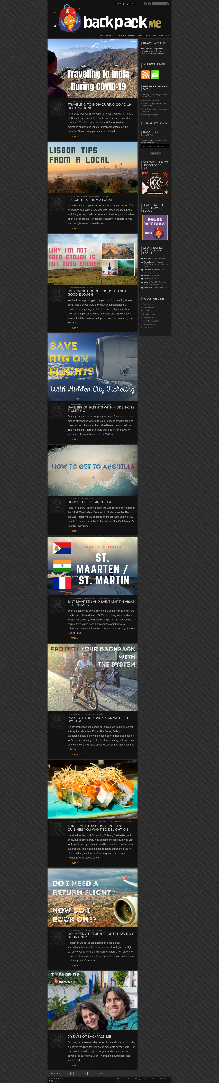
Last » (100, 1073)
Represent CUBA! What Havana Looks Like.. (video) (156, 264)
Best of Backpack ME (82, 1033)
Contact (117, 1081)
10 (81, 1073)
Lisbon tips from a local (90, 200)
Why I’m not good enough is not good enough (97, 292)
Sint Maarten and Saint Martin (86, 598)
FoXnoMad (146, 310)
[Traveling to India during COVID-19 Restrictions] (93, 68)
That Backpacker (148, 317)
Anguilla (78, 499)
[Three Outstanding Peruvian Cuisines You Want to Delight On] (93, 789)
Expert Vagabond (148, 307)
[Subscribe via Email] (155, 78)
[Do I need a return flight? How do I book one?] (93, 898)
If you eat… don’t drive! (158, 258)
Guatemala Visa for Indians (155, 288)
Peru (110, 822)
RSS (149, 3)
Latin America (102, 822)
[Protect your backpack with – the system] (93, 677)
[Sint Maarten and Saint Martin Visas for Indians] (93, 566)
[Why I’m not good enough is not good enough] (93, 259)
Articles (153, 1079)
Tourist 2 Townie (148, 327)
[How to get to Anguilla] (93, 470)
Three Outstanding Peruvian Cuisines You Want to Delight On (98, 827)
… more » (73, 136)
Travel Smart (94, 196)
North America (87, 499)
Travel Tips (164, 35)
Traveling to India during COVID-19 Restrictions (99, 106)
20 (85, 1073)
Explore (131, 35)
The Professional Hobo (150, 321)
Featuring (121, 35)
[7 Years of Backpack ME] (93, 1000)
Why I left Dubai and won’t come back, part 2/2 (155, 283)
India (80, 101)
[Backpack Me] (109, 19)
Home (101, 35)
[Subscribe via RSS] (146, 78)
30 (89, 1073)
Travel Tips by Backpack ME (95, 404)
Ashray (88, 101)
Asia (76, 101)
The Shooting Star (149, 324)
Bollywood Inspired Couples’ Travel (154, 270)
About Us (110, 35)
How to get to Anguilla (89, 502)
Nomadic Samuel (148, 314)
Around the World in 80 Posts (86, 822)
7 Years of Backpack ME (89, 1036)
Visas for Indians (104, 598)
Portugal (84, 196)
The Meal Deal (117, 822)
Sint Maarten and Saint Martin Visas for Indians (101, 603)
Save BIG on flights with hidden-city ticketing (101, 409)
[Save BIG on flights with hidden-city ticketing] (93, 367)
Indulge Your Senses (147, 35)
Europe (77, 196)
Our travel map (122, 1079)
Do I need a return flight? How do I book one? (100, 935)
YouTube (145, 3)
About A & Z (156, 275)
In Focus (132, 1079)
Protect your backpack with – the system (100, 719)
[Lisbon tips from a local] (93, 167)
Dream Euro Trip (148, 304)
